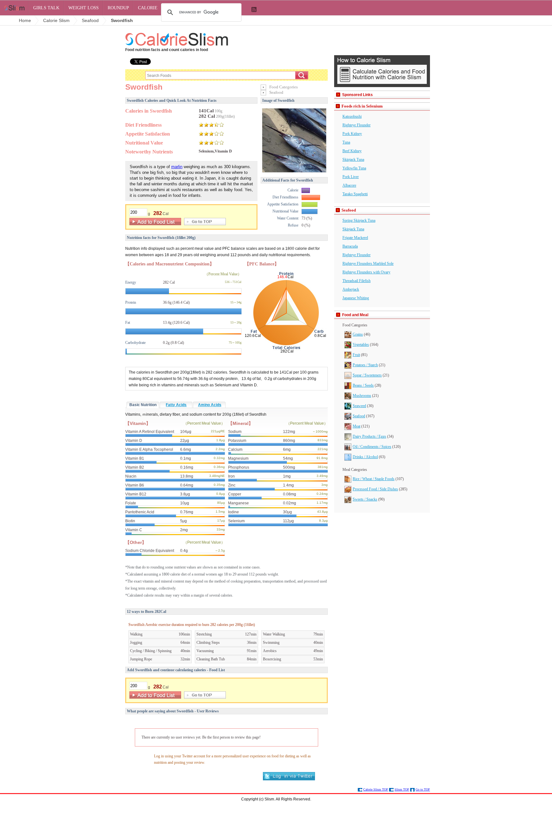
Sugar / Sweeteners (367, 375)
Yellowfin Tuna (354, 168)
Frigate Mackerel (355, 237)
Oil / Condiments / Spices (372, 446)
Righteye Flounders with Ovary (366, 272)
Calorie (147, 7)
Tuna (346, 142)
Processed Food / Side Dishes (375, 489)
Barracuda (350, 246)
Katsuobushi (352, 116)
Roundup (118, 7)
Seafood (359, 416)
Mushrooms (362, 395)
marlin (176, 166)
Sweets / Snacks (365, 499)
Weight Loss (83, 7)
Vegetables (361, 344)
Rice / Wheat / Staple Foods (374, 479)
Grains (358, 334)
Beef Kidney (352, 151)
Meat (356, 426)
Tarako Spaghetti (355, 194)
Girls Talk (46, 7)
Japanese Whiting (355, 298)
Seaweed (359, 406)
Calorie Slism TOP (375, 789)
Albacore (349, 185)
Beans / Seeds (363, 385)
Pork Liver (350, 177)
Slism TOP (402, 789)
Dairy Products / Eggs (369, 436)
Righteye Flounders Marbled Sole (368, 263)
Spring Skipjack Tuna (358, 220)
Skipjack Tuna (353, 159)
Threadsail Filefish (356, 281)
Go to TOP (423, 789)
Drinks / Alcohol (365, 457)
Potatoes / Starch (365, 365)
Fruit (356, 355)
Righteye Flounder (356, 125)
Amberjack (350, 289)
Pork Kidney (352, 133)
